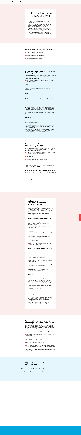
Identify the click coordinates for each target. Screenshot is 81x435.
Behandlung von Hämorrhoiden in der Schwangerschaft (35, 55)
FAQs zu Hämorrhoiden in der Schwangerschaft (34, 58)
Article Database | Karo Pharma (14, 2)
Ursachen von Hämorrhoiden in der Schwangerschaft (34, 52)
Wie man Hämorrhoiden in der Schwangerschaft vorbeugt (35, 57)
